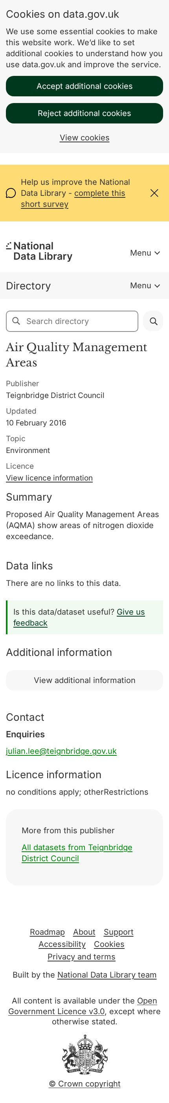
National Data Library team (107, 975)
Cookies (109, 944)
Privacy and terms (82, 956)
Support (119, 932)
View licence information (49, 477)
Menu (140, 253)
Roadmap (47, 932)
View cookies (85, 137)
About (84, 932)
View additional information (85, 680)
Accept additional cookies (85, 86)
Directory (28, 286)
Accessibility (62, 944)
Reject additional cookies (84, 113)
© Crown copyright (85, 1083)
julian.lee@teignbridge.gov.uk (61, 751)
